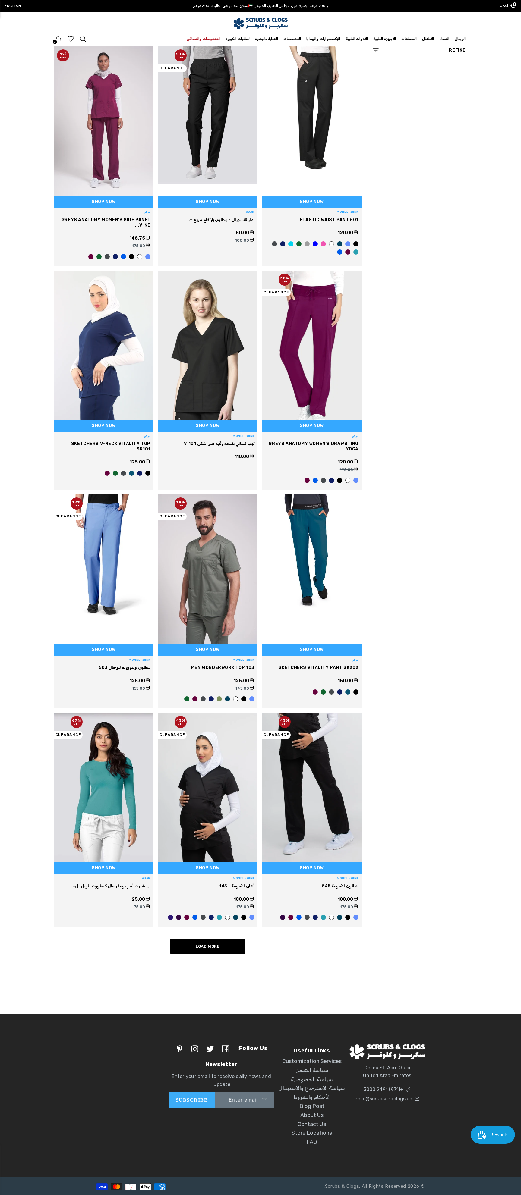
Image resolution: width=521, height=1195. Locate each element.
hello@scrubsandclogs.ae (383, 1099)
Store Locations (312, 1133)
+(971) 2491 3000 (383, 1089)
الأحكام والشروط (311, 1097)
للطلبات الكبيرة (238, 39)
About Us (312, 1115)
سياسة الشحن (311, 1070)
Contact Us (312, 1124)
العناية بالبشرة (266, 39)
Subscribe (192, 1099)
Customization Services (312, 1061)
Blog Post (311, 1106)
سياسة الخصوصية (312, 1079)
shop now (312, 201)
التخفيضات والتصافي (203, 39)
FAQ (312, 1142)
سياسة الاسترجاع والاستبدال (312, 1088)
